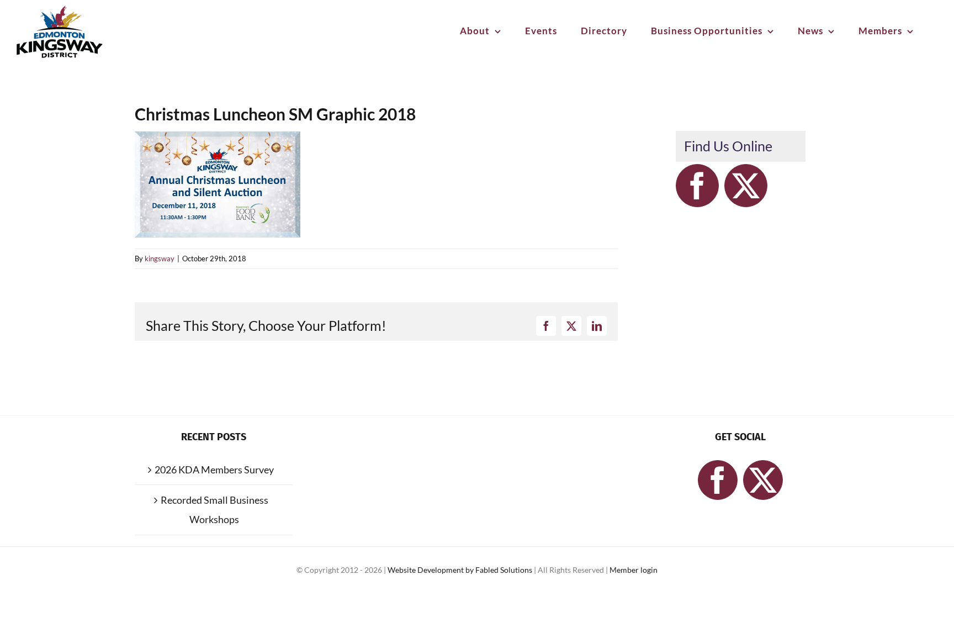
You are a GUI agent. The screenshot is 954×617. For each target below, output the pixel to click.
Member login (634, 569)
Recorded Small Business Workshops (214, 509)
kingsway (159, 258)
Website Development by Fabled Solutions (461, 569)
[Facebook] (697, 185)
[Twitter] (745, 185)
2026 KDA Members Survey (214, 469)
